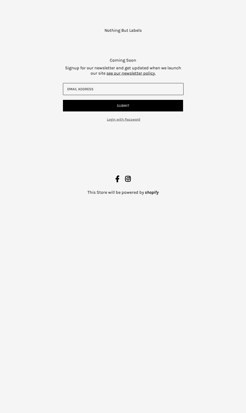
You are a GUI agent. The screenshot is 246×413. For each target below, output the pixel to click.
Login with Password (123, 119)
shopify (152, 192)
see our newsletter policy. (130, 73)
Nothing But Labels (123, 30)
